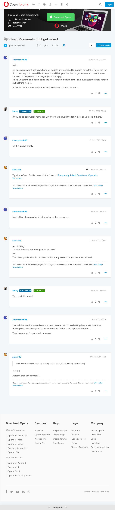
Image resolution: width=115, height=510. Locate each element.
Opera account (42, 434)
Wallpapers (40, 439)
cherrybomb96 (19, 59)
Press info (96, 434)
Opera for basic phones (20, 475)
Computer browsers (15, 430)
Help (56, 423)
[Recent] (39, 4)
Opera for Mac (15, 440)
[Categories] (33, 4)
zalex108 (16, 169)
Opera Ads (40, 443)
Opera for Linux (15, 444)
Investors (95, 443)
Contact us (96, 451)
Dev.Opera (58, 443)
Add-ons (39, 430)
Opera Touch (14, 471)
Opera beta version (17, 448)
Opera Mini (13, 467)
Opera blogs (59, 434)
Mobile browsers (14, 457)
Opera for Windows (16, 45)
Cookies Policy (78, 439)
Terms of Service (79, 447)
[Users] (50, 4)
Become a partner (100, 447)
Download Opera (62, 17)
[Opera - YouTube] (18, 491)
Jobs (93, 439)
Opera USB (13, 452)
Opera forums (60, 439)
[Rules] (62, 4)
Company (97, 423)
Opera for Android (17, 463)
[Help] (67, 4)
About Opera (97, 430)
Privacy (75, 434)
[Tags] (45, 4)
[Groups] (56, 4)
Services (40, 423)
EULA (74, 443)
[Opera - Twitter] (12, 491)
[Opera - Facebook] (6, 491)
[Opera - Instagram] (28, 491)
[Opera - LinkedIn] (23, 491)
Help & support (60, 430)
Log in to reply (104, 45)
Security (75, 430)
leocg (15, 111)
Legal (75, 423)
